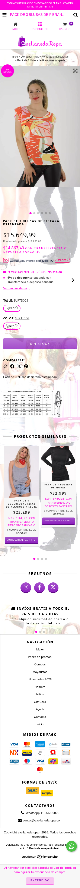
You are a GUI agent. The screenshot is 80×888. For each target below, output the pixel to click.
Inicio (15, 56)
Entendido (40, 880)
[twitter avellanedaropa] (53, 587)
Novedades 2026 (40, 679)
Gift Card (40, 702)
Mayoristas (40, 672)
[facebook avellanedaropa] (39, 587)
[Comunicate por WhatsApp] (71, 846)
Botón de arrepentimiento (44, 848)
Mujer (40, 649)
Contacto (40, 716)
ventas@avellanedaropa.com (42, 820)
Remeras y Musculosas (54, 56)
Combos (40, 664)
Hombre (40, 687)
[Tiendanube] (40, 858)
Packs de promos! (40, 657)
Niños (40, 694)
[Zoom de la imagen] (75, 70)
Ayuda (40, 709)
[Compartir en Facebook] (12, 366)
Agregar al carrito (21, 540)
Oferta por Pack (30, 56)
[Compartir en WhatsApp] (5, 366)
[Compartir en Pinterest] (26, 366)
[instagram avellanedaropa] (25, 587)
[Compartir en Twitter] (19, 366)
